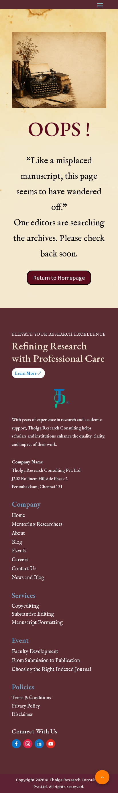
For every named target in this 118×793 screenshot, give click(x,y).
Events (19, 551)
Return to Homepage (59, 277)
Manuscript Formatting (37, 622)
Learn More (25, 373)
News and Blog (28, 578)
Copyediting (25, 606)
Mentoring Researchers (37, 524)
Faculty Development (35, 652)
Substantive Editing (33, 614)
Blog (17, 542)
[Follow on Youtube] (50, 743)
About (18, 533)
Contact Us (24, 569)
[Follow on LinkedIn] (39, 743)
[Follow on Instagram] (27, 743)
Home (18, 515)
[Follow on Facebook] (16, 743)
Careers (20, 560)
